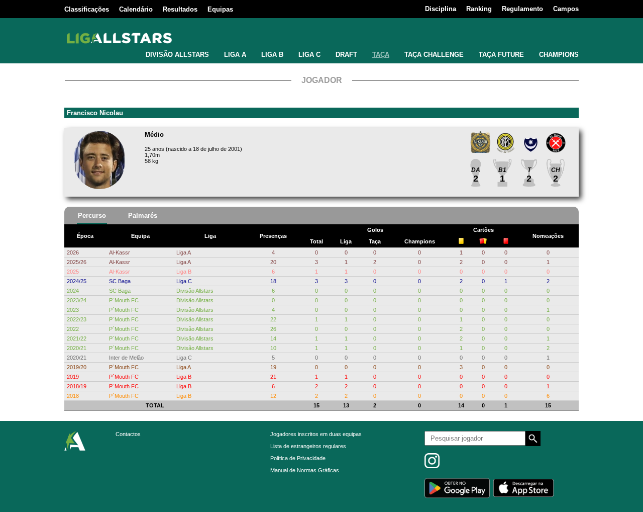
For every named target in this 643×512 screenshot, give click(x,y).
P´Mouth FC (124, 300)
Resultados (180, 9)
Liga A (183, 252)
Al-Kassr (119, 252)
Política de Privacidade (298, 458)
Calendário (136, 9)
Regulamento (522, 9)
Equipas (220, 9)
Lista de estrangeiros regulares (308, 446)
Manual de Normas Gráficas (304, 470)
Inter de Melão (126, 358)
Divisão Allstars (194, 291)
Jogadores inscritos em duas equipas (316, 434)
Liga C (184, 281)
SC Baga (120, 281)
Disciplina (440, 9)
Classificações (86, 9)
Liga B (183, 272)
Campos (566, 9)
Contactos (128, 434)
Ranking (479, 9)
